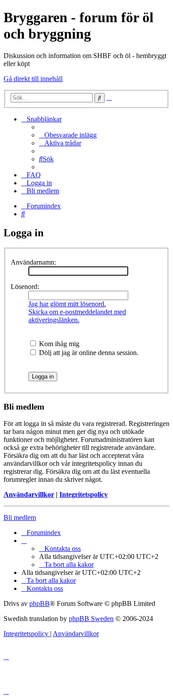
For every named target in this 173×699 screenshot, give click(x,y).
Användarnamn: (33, 262)
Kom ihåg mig (58, 344)
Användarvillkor (29, 494)
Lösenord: (25, 286)
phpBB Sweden (91, 618)
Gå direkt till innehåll (33, 78)
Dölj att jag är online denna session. (87, 352)
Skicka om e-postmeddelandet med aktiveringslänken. (77, 316)
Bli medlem (20, 517)
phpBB (39, 603)
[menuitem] (68, 135)
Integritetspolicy (83, 494)
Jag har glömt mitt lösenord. (67, 304)
